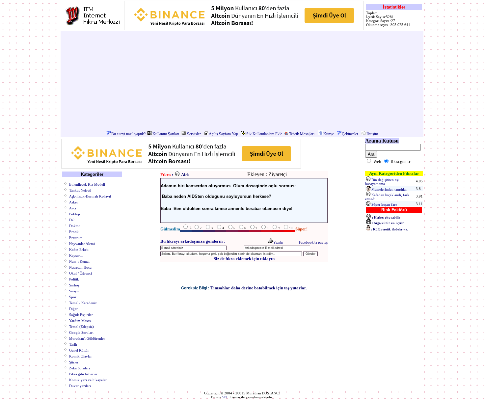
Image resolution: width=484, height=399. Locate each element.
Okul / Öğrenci (80, 273)
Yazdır (278, 242)
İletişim (372, 134)
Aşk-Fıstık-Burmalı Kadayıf (90, 196)
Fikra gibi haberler (83, 373)
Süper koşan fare (384, 204)
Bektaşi (74, 213)
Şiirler (73, 361)
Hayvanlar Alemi (82, 243)
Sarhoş (74, 284)
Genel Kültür (79, 350)
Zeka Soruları (79, 367)
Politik (74, 278)
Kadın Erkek (79, 249)
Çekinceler (350, 134)
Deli (72, 219)
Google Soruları (81, 332)
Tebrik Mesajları (301, 134)
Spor (72, 296)
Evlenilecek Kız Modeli (87, 184)
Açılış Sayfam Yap (223, 134)
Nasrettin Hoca (80, 267)
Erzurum (76, 237)
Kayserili (76, 255)
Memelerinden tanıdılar (389, 189)
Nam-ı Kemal (79, 261)
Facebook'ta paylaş (313, 242)
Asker (73, 201)
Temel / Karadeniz (83, 302)
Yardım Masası (80, 320)
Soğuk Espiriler (81, 314)
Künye (328, 134)
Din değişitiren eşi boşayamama (382, 182)
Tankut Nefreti (80, 190)
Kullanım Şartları (165, 134)
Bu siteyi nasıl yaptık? (128, 134)
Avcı (72, 207)
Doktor (74, 225)
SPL (225, 397)
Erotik (74, 231)
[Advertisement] (242, 81)
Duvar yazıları (80, 385)
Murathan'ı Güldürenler (87, 338)
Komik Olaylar (80, 356)
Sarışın (74, 290)
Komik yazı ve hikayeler (88, 379)
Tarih (73, 344)
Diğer (73, 308)
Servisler (194, 134)
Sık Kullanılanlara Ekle (264, 134)
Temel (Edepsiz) (81, 326)
